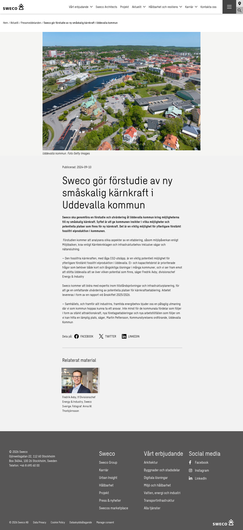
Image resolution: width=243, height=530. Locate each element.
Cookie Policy (58, 522)
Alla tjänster (152, 508)
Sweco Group (108, 462)
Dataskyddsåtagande (80, 522)
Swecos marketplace (113, 508)
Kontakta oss (208, 7)
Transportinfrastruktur (159, 500)
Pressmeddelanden (31, 22)
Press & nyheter (110, 500)
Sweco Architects (106, 7)
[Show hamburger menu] (229, 7)
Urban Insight (108, 477)
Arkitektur (151, 462)
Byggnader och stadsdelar (162, 470)
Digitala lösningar (156, 477)
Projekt (124, 7)
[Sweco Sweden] (13, 7)
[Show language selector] (239, 3)
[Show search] (239, 10)
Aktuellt (136, 7)
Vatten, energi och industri (162, 493)
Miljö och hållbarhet (157, 485)
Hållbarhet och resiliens (163, 7)
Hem (5, 22)
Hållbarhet (106, 485)
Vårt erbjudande (78, 7)
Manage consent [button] (105, 522)
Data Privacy (39, 522)
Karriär (189, 7)
